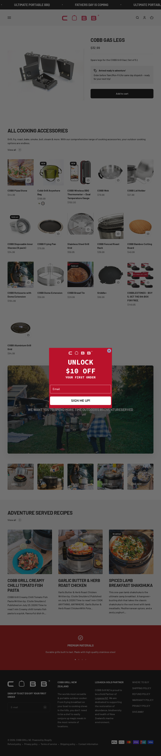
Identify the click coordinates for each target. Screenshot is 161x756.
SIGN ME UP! (80, 401)
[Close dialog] (109, 350)
